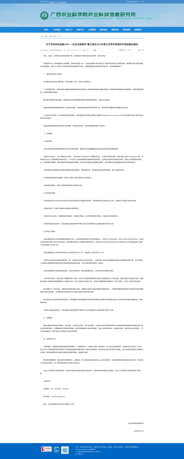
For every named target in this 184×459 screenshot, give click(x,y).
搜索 (129, 1)
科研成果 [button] (126, 30)
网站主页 (135, 1)
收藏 (94, 50)
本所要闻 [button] (92, 30)
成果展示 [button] (138, 30)
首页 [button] (46, 30)
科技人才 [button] (69, 30)
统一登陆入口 (79, 454)
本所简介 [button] (57, 30)
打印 (142, 50)
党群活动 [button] (115, 30)
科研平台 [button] (80, 30)
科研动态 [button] (103, 30)
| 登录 (142, 1)
